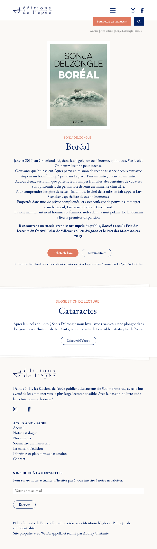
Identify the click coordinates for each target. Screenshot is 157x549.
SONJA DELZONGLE (77, 137)
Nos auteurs (106, 31)
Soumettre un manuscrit (31, 443)
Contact (19, 458)
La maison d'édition (28, 448)
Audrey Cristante (96, 533)
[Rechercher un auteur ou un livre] (139, 21)
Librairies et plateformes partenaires (40, 453)
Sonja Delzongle (124, 31)
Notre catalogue (25, 433)
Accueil (94, 31)
